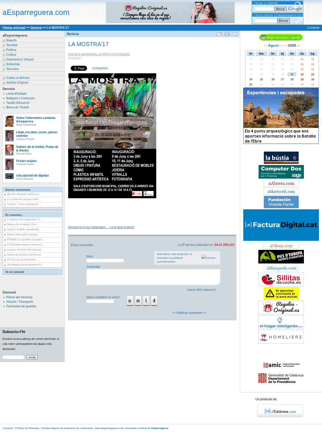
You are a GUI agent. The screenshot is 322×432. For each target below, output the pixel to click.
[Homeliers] (281, 342)
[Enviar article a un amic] (219, 33)
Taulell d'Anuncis (18, 103)
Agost (273, 45)
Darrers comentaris (17, 189)
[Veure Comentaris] (235, 33)
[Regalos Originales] (281, 313)
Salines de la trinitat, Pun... (22, 224)
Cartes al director (18, 78)
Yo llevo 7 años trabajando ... (24, 204)
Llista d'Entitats (16, 93)
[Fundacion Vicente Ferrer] (281, 207)
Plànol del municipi (19, 297)
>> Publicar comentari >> (189, 313)
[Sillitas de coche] (281, 285)
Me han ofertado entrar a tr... (24, 194)
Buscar (283, 20)
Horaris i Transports (19, 302)
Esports (11, 40)
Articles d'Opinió (17, 82)
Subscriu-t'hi (14, 331)
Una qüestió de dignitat (32, 175)
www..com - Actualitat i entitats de (131, 428)
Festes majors (26, 161)
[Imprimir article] (227, 33)
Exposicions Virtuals (20, 59)
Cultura (11, 54)
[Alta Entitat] (281, 298)
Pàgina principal (14, 27)
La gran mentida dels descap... (25, 249)
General (36, 27)
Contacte (313, 27)
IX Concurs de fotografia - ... (23, 259)
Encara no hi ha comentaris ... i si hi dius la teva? (101, 227)
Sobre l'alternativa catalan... (23, 234)
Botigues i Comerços (20, 98)
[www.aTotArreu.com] (278, 416)
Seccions (13, 69)
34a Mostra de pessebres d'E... (25, 264)
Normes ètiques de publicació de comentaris (67, 428)
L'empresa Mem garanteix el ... (25, 219)
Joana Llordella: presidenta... (24, 229)
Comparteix (100, 68)
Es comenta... (14, 214)
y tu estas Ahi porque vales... (24, 199)
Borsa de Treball (18, 107)
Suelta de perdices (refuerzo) (24, 254)
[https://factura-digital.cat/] (281, 239)
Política (11, 50)
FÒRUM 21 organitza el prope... (25, 239)
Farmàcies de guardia (21, 306)
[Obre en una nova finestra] (281, 185)
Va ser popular (14, 271)
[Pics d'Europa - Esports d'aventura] (281, 262)
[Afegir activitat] (281, 39)
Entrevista (13, 64)
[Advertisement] (152, 206)
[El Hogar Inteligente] (281, 327)
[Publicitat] (281, 162)
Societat (12, 45)
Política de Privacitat (27, 428)
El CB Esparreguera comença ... (26, 244)
